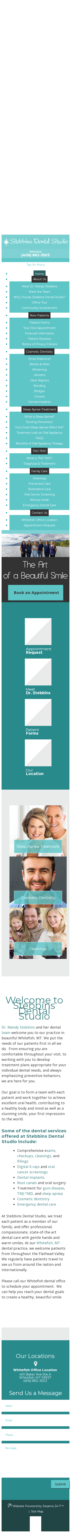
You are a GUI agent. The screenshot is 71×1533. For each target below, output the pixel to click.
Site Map (37, 1511)
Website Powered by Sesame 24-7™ (38, 1506)
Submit (60, 1484)
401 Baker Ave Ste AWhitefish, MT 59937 (35, 1376)
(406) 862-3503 (35, 255)
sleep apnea (52, 1193)
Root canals (27, 1182)
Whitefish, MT (48, 1242)
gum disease (53, 1188)
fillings (22, 1161)
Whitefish (36, 251)
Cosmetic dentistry (33, 1198)
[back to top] (35, 1523)
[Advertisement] (35, 199)
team (6, 1032)
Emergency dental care (36, 1204)
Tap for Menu (35, 264)
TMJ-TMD (25, 1193)
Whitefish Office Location (35, 1370)
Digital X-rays (28, 1166)
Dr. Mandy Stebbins (18, 1027)
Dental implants (31, 1177)
